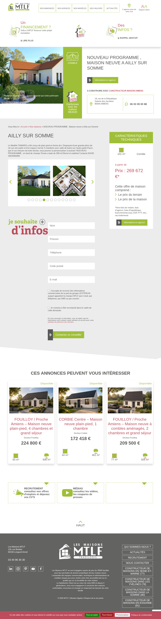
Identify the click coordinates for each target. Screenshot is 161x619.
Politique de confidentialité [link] (141, 615)
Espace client (144, 10)
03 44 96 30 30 (16, 559)
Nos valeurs (96, 8)
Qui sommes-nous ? (137, 546)
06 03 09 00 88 (138, 104)
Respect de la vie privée (93, 598)
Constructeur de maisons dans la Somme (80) (137, 592)
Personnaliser (122, 615)
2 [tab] (32, 200)
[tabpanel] (38, 181)
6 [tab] (48, 200)
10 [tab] (63, 200)
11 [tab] (66, 200)
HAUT (80, 525)
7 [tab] (51, 200)
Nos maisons (35, 127)
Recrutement (137, 557)
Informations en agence (105, 80)
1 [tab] (29, 200)
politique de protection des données (61, 322)
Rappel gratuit (129, 38)
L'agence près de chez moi (129, 10)
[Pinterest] (25, 568)
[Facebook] (40, 568)
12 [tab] (70, 200)
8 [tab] (55, 200)
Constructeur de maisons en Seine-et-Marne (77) (137, 571)
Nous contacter (137, 563)
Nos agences (63, 8)
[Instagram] (18, 568)
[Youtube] (33, 568)
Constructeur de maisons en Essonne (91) (137, 603)
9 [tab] (59, 200)
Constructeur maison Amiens (126, 91)
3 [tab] (36, 200)
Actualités (112, 8)
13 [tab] (74, 200)
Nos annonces (47, 8)
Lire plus (28, 41)
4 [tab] (40, 200)
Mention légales (76, 598)
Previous (10, 182)
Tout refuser (107, 615)
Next (93, 182)
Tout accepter (92, 615)
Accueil (24, 127)
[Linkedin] (10, 568)
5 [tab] (44, 200)
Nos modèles (80, 8)
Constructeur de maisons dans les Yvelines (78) (137, 582)
